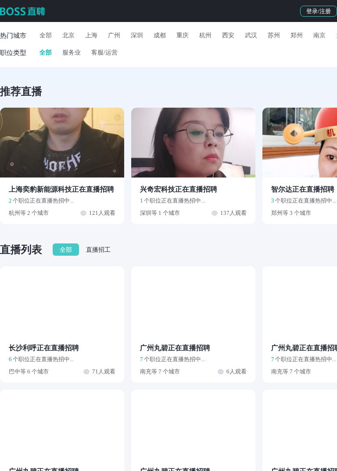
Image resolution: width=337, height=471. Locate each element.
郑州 (296, 35)
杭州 (205, 35)
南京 (319, 35)
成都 (160, 35)
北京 (68, 35)
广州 (114, 35)
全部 (45, 35)
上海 (91, 35)
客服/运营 (104, 52)
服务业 (71, 52)
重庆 (182, 35)
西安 (228, 35)
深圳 (137, 35)
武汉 (251, 35)
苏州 (274, 35)
